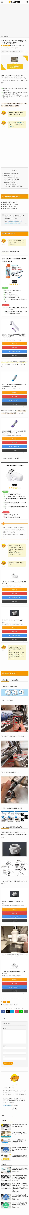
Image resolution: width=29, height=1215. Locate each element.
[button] (3, 1011)
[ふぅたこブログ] (14, 2)
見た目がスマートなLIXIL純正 (13, 178)
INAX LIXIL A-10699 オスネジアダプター (12, 620)
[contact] (16, 1109)
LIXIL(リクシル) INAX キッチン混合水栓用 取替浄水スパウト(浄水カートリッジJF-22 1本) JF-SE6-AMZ (13, 336)
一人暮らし (14, 45)
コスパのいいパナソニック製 (12, 179)
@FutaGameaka (7, 1105)
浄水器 (24, 45)
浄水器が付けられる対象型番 (11, 173)
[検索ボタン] (27, 2)
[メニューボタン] (2, 2)
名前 (4, 1046)
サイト (4, 1056)
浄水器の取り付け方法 (9, 182)
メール (4, 1051)
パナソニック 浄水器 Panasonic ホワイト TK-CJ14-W (14, 582)
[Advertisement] (14, 20)
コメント (5, 1028)
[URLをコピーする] (26, 1011)
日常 (8, 45)
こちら (10, 126)
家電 (4, 45)
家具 (20, 45)
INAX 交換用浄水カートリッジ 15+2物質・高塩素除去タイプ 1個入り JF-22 (14, 432)
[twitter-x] (13, 1109)
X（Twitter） (20, 122)
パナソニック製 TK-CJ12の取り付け (14, 186)
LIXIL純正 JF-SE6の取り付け (12, 184)
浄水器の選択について (9, 176)
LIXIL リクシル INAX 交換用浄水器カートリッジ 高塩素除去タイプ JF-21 (14, 385)
